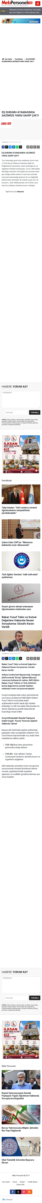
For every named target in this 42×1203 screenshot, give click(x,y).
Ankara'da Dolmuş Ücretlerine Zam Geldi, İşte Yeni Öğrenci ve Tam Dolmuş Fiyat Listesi (25, 11)
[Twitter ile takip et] (18, 1192)
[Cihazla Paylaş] (20, 146)
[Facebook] (3, 146)
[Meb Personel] (17, 3)
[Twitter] (6, 146)
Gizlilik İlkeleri (32, 1182)
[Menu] (38, 3)
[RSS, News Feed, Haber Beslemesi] (29, 1192)
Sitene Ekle (20, 1185)
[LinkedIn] (13, 146)
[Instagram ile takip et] (24, 1192)
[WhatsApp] (17, 146)
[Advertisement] (21, 88)
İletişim (22, 1182)
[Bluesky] (10, 146)
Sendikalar (19, 59)
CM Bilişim (9, 1200)
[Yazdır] (27, 146)
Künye (15, 1182)
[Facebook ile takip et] (12, 1192)
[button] (31, 146)
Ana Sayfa (8, 59)
